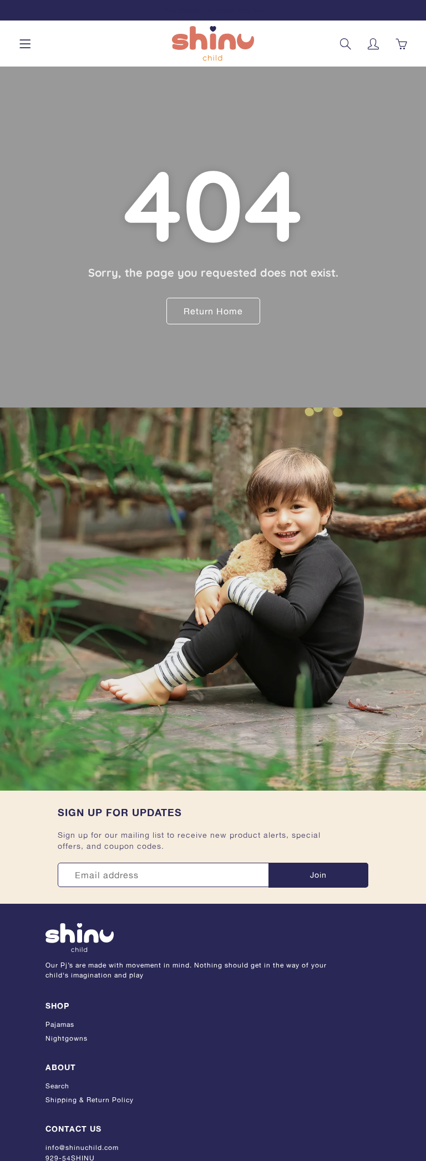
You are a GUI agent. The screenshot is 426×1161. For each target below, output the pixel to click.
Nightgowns (66, 1038)
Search (57, 1086)
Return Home (213, 311)
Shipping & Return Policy (89, 1100)
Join (318, 874)
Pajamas (59, 1024)
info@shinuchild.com (82, 1147)
